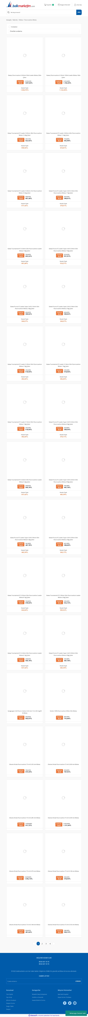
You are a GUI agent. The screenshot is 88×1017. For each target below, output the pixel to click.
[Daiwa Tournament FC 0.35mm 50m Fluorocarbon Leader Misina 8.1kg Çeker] (24, 575)
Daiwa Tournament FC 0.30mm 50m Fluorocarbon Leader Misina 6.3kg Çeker (63, 596)
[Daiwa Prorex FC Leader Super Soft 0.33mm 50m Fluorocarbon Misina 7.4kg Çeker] (63, 229)
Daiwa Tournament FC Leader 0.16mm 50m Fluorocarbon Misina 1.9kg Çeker (25, 423)
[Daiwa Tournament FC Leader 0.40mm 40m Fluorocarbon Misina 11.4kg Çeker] (63, 113)
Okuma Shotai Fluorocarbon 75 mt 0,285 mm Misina (24, 818)
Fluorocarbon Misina (30, 20)
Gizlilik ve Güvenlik (37, 997)
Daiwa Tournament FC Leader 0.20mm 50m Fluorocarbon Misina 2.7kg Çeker (25, 365)
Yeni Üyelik (9, 994)
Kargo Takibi (10, 1006)
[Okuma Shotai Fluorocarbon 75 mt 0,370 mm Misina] (24, 851)
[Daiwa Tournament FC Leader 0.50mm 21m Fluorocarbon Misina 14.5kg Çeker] (24, 171)
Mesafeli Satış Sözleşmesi (39, 994)
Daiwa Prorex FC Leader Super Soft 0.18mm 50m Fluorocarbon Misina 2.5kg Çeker (63, 307)
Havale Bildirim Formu (38, 1000)
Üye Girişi (9, 997)
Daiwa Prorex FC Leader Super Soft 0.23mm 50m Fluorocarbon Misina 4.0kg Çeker (63, 423)
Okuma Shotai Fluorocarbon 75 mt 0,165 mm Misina (63, 924)
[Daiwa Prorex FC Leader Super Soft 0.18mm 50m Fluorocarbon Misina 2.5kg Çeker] (63, 286)
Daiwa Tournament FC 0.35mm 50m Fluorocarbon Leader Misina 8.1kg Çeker (25, 596)
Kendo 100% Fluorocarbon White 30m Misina (63, 711)
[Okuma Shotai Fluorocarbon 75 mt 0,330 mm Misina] (63, 798)
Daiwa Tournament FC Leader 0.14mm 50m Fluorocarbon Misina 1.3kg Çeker (63, 365)
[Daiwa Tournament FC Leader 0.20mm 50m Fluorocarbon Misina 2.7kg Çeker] (24, 344)
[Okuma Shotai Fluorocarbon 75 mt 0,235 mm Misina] (24, 744)
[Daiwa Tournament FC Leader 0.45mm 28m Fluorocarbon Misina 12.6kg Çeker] (24, 113)
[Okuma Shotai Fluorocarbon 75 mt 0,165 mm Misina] (63, 904)
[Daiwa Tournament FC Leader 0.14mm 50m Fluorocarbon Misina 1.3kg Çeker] (63, 344)
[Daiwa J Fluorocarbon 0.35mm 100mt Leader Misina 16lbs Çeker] (63, 55)
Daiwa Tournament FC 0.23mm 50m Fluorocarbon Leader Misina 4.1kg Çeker (25, 654)
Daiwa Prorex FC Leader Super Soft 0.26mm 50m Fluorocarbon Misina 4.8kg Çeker (63, 481)
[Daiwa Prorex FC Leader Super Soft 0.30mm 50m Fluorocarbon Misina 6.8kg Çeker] (63, 633)
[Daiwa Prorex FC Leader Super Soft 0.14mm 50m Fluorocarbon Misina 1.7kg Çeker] (63, 171)
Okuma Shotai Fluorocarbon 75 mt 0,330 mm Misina (63, 818)
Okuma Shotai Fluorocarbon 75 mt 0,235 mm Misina (24, 764)
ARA (79, 12)
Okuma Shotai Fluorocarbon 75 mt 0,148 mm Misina (24, 924)
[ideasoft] (32, 1015)
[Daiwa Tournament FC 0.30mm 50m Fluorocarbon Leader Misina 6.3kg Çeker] (63, 575)
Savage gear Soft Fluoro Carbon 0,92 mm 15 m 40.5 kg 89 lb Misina (25, 712)
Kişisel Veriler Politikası (64, 997)
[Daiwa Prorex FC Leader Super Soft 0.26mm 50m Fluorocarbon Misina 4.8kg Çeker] (63, 460)
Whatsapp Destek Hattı (78, 1013)
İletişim (8, 1009)
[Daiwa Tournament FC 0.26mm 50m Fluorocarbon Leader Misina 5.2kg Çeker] (24, 460)
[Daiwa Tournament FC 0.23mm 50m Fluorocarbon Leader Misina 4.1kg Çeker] (24, 633)
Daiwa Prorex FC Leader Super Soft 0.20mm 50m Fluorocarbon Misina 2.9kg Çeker (63, 538)
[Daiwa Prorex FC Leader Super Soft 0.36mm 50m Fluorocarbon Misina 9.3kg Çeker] (24, 518)
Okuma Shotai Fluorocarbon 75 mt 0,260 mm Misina (63, 764)
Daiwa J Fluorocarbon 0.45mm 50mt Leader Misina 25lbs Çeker (24, 76)
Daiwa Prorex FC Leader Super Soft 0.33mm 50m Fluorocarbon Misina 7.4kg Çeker (63, 249)
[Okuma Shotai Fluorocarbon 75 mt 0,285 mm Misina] (24, 798)
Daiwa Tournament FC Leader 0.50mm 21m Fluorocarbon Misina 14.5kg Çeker (25, 192)
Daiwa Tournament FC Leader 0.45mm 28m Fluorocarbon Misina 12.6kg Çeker (25, 134)
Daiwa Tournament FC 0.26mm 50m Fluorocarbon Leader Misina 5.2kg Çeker (25, 481)
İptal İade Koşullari (63, 994)
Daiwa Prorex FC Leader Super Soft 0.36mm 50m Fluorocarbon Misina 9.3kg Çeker (24, 538)
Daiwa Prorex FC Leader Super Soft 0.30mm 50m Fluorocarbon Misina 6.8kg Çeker (63, 654)
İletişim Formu (10, 1003)
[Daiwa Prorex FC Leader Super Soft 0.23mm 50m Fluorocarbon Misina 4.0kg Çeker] (63, 402)
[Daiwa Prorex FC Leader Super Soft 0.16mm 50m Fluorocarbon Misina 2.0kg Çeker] (24, 286)
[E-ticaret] (43, 1015)
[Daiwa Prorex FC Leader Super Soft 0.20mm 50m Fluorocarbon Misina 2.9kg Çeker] (63, 518)
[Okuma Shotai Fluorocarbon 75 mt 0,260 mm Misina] (63, 744)
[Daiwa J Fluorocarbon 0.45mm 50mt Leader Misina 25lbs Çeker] (24, 55)
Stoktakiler (14, 27)
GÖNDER (78, 981)
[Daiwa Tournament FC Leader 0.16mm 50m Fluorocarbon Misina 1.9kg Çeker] (24, 402)
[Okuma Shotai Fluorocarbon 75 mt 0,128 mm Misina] (63, 851)
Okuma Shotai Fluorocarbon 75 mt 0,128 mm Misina (63, 871)
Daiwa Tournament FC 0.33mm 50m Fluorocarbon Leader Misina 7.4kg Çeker (25, 249)
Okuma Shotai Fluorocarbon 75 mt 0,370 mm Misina (24, 871)
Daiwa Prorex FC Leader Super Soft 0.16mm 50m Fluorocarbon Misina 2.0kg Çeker (24, 307)
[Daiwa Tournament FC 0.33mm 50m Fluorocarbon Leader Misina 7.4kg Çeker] (24, 229)
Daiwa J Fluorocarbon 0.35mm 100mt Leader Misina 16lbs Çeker (63, 76)
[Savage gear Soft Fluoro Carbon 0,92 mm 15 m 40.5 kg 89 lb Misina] (24, 691)
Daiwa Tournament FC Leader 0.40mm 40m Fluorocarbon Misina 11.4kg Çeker (63, 134)
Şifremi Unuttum (11, 1000)
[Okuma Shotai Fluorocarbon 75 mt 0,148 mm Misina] (24, 904)
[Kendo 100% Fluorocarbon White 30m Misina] (63, 691)
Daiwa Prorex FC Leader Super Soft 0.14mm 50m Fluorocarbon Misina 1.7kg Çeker (63, 192)
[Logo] (20, 4)
